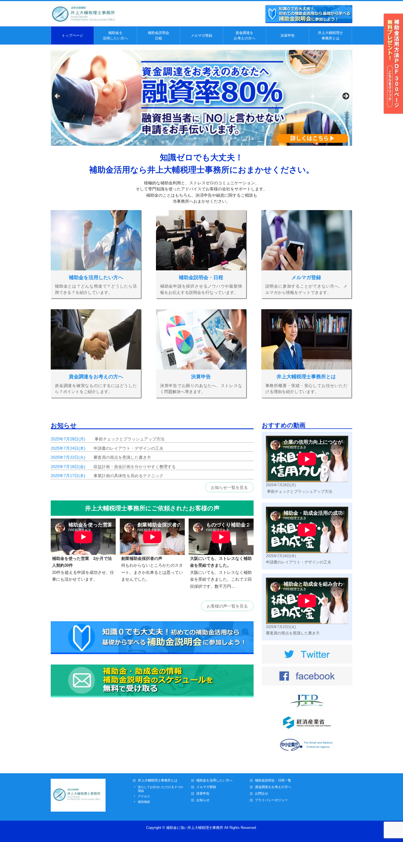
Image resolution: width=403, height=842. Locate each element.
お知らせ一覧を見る (229, 487)
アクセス (144, 796)
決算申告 (202, 793)
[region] (201, 98)
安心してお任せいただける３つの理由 (160, 788)
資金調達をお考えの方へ (273, 787)
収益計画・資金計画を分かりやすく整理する (134, 466)
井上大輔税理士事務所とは (157, 780)
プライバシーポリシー (271, 800)
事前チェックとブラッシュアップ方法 (128, 439)
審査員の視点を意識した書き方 (122, 457)
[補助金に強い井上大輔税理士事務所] (85, 19)
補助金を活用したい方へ (214, 780)
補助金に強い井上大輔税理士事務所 (194, 828)
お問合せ (261, 793)
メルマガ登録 (206, 787)
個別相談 (144, 801)
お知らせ (202, 800)
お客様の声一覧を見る (227, 606)
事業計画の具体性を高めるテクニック (128, 475)
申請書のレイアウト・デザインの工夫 (128, 448)
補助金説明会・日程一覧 (273, 780)
